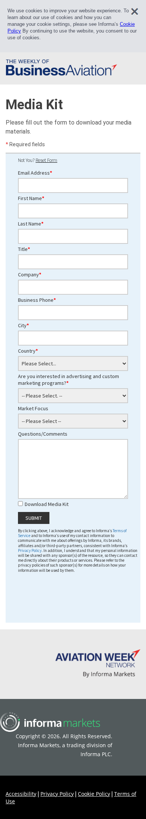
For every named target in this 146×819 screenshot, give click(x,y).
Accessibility (21, 793)
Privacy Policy (57, 793)
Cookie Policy (94, 793)
